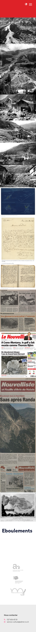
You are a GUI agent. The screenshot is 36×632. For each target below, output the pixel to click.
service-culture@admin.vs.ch (18, 622)
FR (25, 8)
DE (27, 8)
